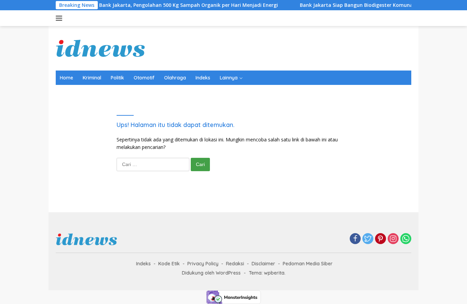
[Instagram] (393, 239)
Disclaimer (263, 264)
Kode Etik (169, 264)
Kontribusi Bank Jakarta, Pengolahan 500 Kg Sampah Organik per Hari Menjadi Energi (169, 5)
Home (66, 78)
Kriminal (92, 78)
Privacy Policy (202, 264)
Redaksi (235, 264)
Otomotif (144, 78)
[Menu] (60, 18)
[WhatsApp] (405, 239)
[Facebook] (355, 239)
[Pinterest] (380, 239)
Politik (117, 78)
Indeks (203, 78)
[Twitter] (367, 239)
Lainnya (229, 78)
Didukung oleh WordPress (211, 273)
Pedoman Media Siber (308, 264)
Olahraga (175, 78)
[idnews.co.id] (100, 48)
